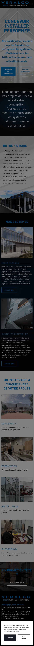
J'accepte (10, 637)
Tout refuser (24, 637)
